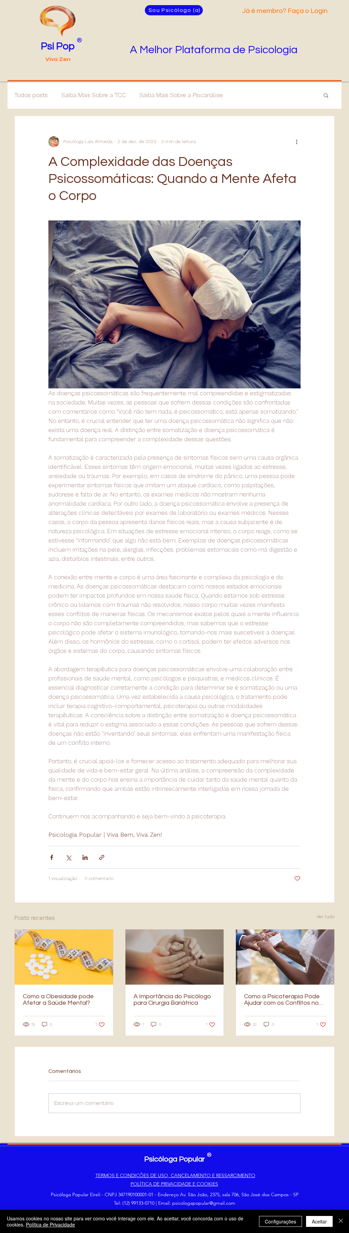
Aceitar (319, 1221)
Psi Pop (58, 46)
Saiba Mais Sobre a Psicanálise (181, 94)
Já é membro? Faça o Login (285, 10)
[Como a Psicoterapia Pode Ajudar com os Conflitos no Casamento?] (285, 957)
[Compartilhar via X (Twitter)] (68, 857)
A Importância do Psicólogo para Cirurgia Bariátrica (172, 999)
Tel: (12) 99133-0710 (134, 1203)
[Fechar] (341, 1221)
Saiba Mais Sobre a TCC (93, 94)
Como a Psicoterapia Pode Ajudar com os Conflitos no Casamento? (282, 999)
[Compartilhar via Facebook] (51, 857)
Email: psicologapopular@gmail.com (196, 1203)
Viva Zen (58, 59)
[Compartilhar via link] (101, 857)
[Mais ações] (296, 142)
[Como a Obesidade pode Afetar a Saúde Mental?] (64, 957)
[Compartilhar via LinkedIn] (85, 857)
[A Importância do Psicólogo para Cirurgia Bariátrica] (174, 957)
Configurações (280, 1221)
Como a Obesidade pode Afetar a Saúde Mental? (58, 999)
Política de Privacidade (50, 1224)
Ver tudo (326, 916)
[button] (326, 95)
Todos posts (31, 94)
